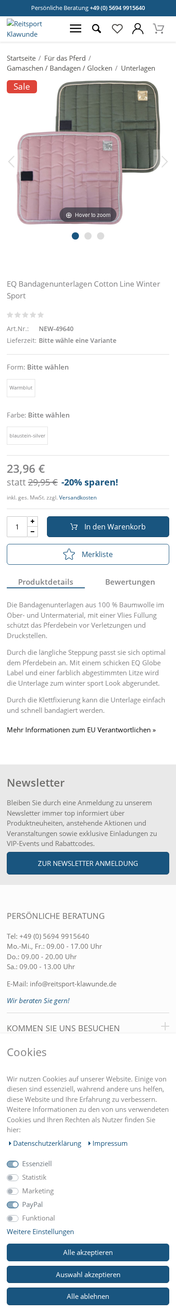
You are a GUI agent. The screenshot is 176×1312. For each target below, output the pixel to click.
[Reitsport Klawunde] (33, 33)
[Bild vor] (164, 160)
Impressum (110, 1143)
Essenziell (37, 1163)
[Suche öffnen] (96, 29)
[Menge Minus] (33, 532)
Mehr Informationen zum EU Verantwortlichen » (81, 730)
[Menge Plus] (33, 521)
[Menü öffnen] (75, 29)
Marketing (38, 1190)
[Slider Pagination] (75, 236)
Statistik (34, 1177)
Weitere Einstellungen (40, 1231)
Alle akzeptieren (88, 1252)
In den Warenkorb (115, 527)
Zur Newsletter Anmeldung (88, 863)
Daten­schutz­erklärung (48, 1143)
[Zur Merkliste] (117, 29)
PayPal (32, 1204)
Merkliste (97, 554)
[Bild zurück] (11, 160)
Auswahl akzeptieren (88, 1274)
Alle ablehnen (88, 1296)
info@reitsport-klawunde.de (73, 983)
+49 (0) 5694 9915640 (117, 8)
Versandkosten (78, 497)
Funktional (38, 1217)
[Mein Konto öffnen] (138, 29)
